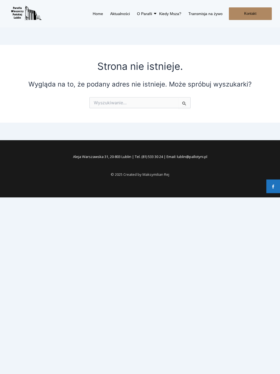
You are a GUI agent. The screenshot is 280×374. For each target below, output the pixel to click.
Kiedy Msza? (170, 13)
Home (98, 13)
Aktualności (120, 13)
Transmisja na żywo (205, 13)
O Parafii (144, 13)
